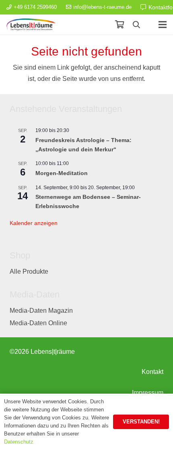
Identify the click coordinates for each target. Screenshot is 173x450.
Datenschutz (18, 442)
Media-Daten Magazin (41, 310)
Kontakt (152, 371)
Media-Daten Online (38, 323)
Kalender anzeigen (34, 223)
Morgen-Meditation (61, 173)
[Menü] (162, 24)
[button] (136, 24)
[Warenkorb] (119, 24)
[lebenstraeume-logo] (31, 25)
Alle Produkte (29, 271)
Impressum (147, 392)
